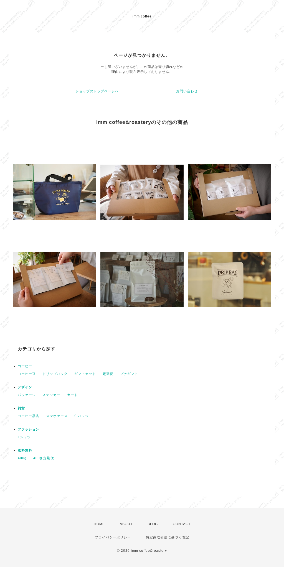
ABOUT (126, 524)
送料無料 (25, 450)
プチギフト (129, 374)
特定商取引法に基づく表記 (167, 537)
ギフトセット (85, 374)
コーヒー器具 (28, 416)
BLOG (153, 524)
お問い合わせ (187, 91)
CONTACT (182, 524)
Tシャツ (24, 437)
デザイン (25, 387)
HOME (99, 524)
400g (22, 458)
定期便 (108, 374)
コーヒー (25, 366)
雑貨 (21, 408)
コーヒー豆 (27, 374)
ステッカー (51, 395)
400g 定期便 (43, 458)
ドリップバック (55, 374)
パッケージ (27, 395)
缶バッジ (81, 416)
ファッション (28, 429)
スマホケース (57, 416)
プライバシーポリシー (113, 537)
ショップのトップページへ (97, 91)
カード (72, 395)
